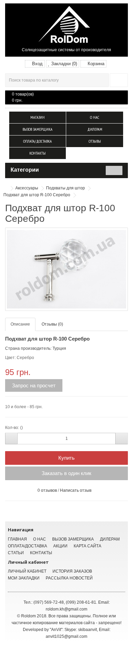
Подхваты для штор (65, 188)
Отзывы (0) (52, 324)
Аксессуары (26, 188)
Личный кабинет (27, 571)
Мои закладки (24, 578)
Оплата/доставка (37, 141)
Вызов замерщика (38, 129)
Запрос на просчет (34, 385)
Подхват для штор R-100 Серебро (36, 194)
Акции (60, 546)
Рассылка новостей (69, 578)
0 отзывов (47, 490)
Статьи (16, 552)
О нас (94, 117)
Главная (17, 539)
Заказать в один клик (66, 473)
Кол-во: (12, 427)
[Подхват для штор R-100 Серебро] (66, 269)
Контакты (37, 153)
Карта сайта (87, 546)
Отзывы (95, 141)
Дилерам (94, 129)
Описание (20, 324)
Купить (66, 458)
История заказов (72, 571)
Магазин (37, 117)
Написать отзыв (75, 490)
